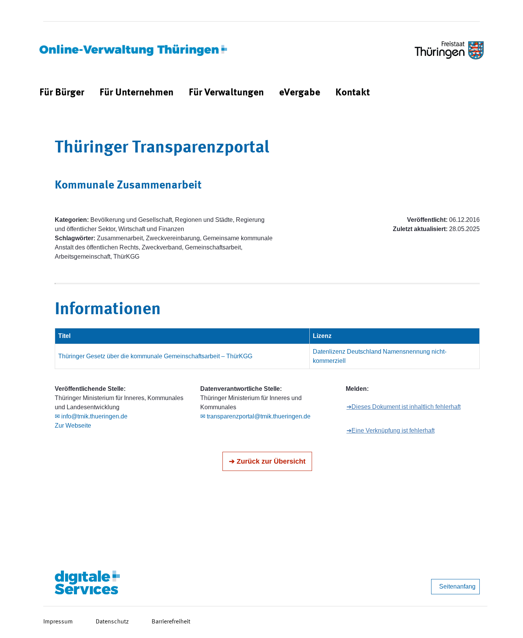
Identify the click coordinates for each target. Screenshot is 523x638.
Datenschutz (112, 622)
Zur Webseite (73, 425)
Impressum (58, 622)
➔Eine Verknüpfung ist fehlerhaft (390, 430)
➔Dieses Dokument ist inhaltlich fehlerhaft (403, 406)
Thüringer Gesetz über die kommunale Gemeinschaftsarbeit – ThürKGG (155, 356)
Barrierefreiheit (171, 622)
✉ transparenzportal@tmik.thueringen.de (255, 416)
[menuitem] (61, 92)
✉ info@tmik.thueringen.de (91, 416)
